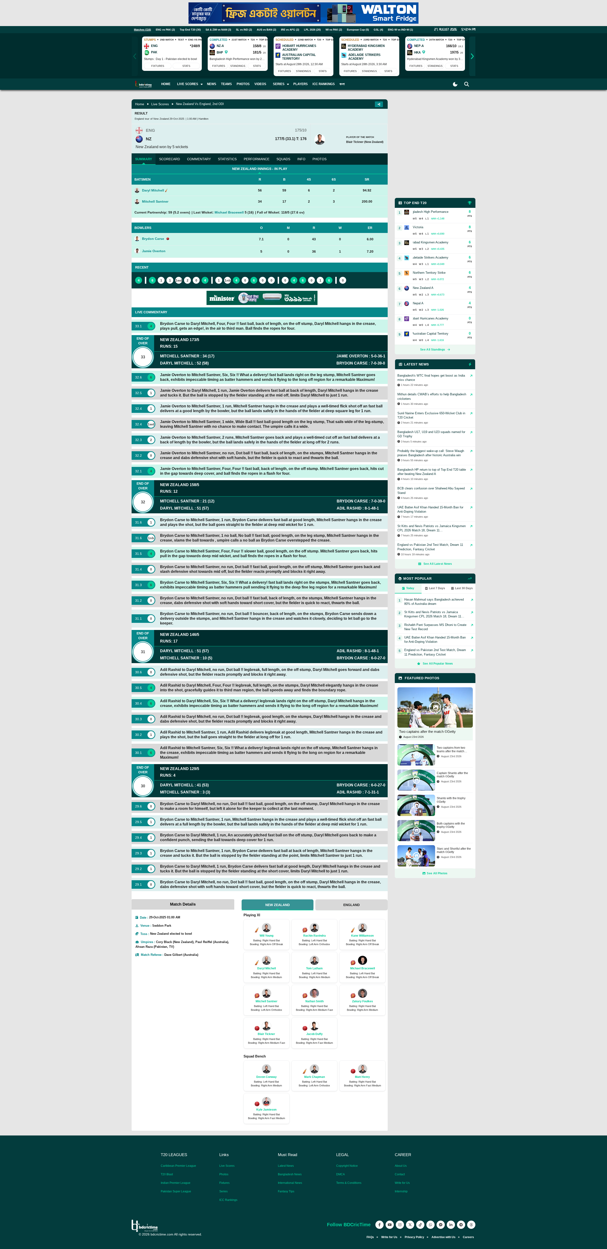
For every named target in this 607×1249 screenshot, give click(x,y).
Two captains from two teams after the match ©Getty (451, 749)
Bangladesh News (290, 1174)
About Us (401, 1165)
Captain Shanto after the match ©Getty (452, 774)
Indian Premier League (175, 1183)
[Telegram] (461, 1225)
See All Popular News (438, 663)
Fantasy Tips (286, 1191)
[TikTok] (420, 1225)
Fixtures (157, 65)
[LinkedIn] (451, 1225)
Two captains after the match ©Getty (427, 731)
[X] (410, 1225)
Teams (226, 84)
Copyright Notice (347, 1165)
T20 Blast (167, 1174)
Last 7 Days (437, 588)
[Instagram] (400, 1225)
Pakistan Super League (176, 1191)
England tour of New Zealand (152, 118)
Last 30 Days (464, 588)
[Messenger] (441, 1225)
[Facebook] (379, 1225)
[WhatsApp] (430, 1225)
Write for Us (402, 1183)
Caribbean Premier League (178, 1165)
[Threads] (471, 1225)
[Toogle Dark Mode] (455, 84)
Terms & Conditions (348, 1183)
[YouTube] (390, 1225)
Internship (401, 1191)
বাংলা (342, 84)
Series (223, 1191)
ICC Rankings (324, 84)
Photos (243, 84)
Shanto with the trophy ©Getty (451, 800)
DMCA (340, 1174)
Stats (186, 65)
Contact (400, 1174)
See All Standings (432, 349)
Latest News (286, 1165)
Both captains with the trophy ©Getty (451, 825)
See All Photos (437, 873)
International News (290, 1183)
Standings (237, 65)
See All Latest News (437, 563)
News (211, 84)
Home (165, 84)
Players (300, 84)
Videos (260, 84)
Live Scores (160, 104)
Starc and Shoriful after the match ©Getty (454, 850)
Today (410, 588)
